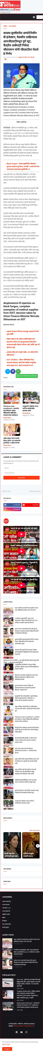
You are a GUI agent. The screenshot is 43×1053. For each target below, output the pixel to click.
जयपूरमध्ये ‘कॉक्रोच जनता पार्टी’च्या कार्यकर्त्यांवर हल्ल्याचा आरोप (30, 408)
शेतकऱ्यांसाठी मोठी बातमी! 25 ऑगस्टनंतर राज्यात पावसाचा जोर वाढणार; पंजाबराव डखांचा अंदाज (26, 740)
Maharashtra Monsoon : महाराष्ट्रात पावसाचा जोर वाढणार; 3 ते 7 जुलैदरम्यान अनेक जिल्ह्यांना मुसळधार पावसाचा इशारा (28, 1005)
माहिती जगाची (6, 914)
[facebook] (17, 1032)
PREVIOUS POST (34, 491)
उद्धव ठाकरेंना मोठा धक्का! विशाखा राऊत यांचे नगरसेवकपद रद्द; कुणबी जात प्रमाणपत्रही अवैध (27, 761)
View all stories (34, 830)
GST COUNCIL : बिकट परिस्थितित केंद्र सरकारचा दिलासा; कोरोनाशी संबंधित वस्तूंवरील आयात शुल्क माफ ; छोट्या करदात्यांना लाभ (21, 362)
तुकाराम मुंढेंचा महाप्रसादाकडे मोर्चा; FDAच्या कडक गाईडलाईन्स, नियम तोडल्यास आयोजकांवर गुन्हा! (26, 641)
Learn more (6, 1044)
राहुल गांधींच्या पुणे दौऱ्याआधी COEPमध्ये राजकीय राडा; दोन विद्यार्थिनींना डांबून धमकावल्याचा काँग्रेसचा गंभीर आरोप (25, 772)
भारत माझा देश (6, 911)
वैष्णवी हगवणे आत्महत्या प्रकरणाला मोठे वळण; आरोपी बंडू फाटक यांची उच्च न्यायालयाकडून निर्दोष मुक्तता (27, 730)
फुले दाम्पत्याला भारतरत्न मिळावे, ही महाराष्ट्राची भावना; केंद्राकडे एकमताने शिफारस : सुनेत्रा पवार (25, 688)
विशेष (3, 917)
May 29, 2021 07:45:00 (26, 57)
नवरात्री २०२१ (6, 908)
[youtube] (21, 1032)
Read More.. (7, 418)
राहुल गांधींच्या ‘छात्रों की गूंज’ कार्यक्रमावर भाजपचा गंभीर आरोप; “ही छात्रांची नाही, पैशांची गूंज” (27, 709)
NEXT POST (6, 491)
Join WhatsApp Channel (28, 376)
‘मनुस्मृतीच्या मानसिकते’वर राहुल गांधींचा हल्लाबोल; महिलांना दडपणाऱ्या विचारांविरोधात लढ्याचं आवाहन (26, 667)
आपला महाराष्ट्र (6, 901)
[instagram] (26, 1032)
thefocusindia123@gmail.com (23, 1026)
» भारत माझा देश (11, 26)
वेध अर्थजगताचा (6, 924)
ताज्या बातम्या (5, 904)
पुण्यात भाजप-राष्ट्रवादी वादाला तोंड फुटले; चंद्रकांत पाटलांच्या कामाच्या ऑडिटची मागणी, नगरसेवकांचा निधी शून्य (27, 631)
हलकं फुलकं (5, 927)
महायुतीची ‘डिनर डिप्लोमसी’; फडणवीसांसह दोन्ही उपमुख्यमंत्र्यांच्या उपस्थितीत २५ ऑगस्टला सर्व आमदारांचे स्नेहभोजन (26, 698)
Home (5, 26)
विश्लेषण (4, 921)
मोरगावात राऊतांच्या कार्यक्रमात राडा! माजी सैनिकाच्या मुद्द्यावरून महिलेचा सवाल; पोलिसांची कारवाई (26, 677)
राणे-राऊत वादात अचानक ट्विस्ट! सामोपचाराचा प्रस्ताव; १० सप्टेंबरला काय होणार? (26, 751)
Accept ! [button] (7, 1049)
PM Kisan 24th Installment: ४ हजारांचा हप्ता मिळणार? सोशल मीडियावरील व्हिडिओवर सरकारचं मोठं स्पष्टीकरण (11, 410)
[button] (34, 17)
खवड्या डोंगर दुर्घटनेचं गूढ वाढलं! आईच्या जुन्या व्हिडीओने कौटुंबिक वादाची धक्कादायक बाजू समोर (26, 652)
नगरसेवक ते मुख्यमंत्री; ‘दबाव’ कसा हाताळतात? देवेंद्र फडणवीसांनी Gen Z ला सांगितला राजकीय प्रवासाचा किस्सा (26, 620)
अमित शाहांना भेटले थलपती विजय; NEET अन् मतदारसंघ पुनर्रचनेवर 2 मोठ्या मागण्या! (11, 440)
